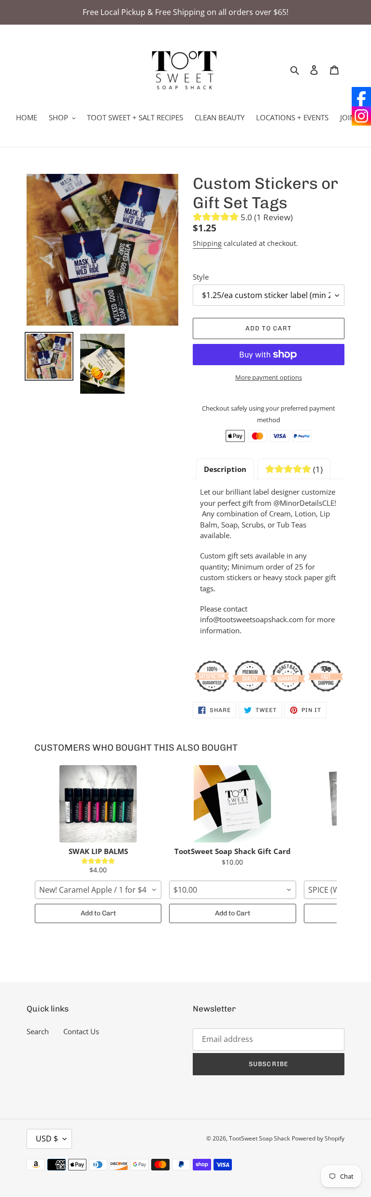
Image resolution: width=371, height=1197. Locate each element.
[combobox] (98, 890)
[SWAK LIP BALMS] (98, 803)
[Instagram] (361, 116)
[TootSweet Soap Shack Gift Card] (232, 803)
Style (201, 277)
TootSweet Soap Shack (259, 1138)
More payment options (268, 377)
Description (225, 469)
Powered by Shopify (318, 1138)
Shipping (207, 243)
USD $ (47, 1138)
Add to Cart (98, 913)
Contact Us (81, 1031)
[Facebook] (361, 96)
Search (38, 1031)
